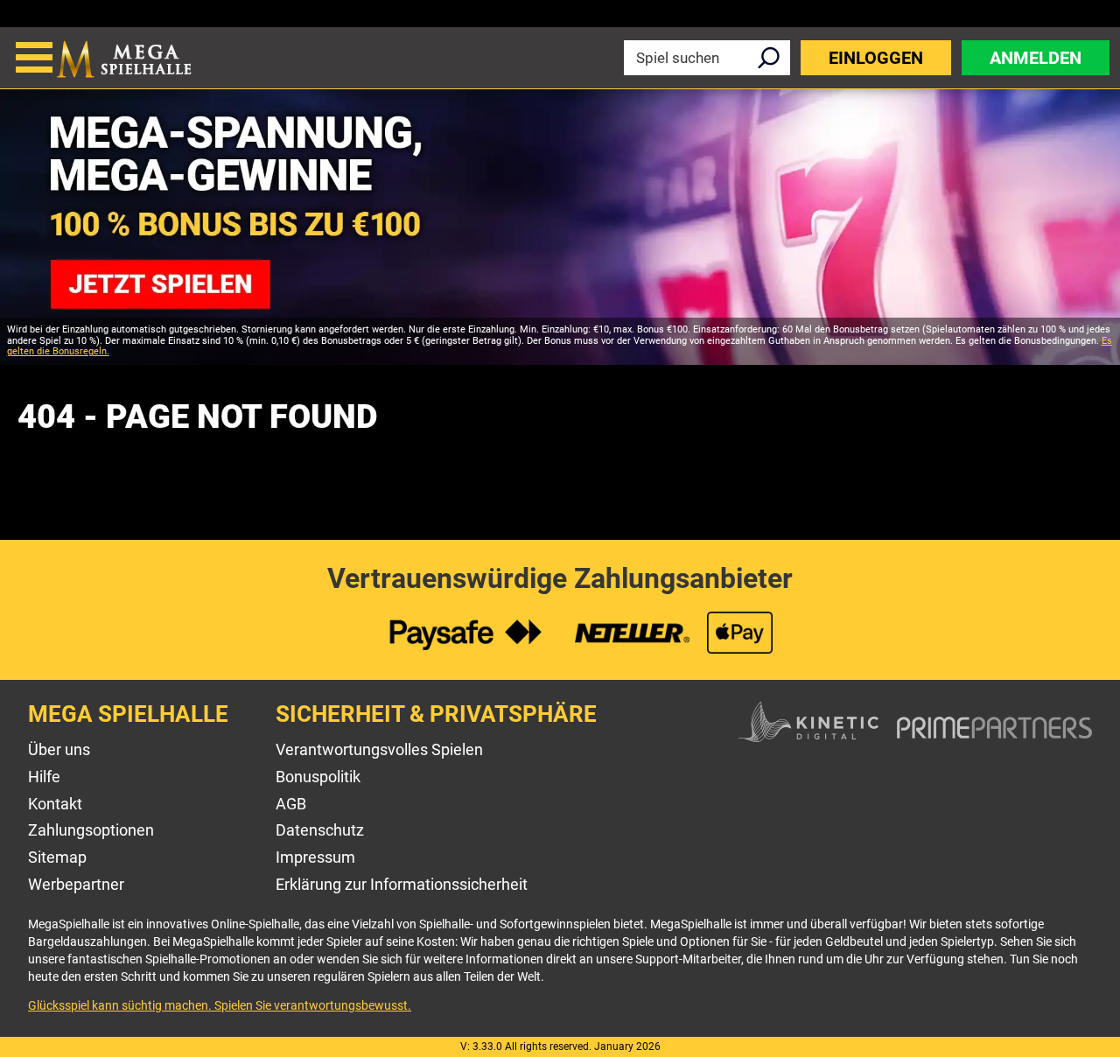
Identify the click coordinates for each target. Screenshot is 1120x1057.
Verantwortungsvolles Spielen (379, 749)
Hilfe (44, 776)
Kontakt (55, 803)
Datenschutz (320, 830)
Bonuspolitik (318, 776)
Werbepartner (76, 884)
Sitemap (57, 857)
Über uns (59, 749)
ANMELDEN (1036, 57)
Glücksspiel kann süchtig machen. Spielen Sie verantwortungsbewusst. (219, 1005)
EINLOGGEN (876, 57)
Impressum (315, 857)
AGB (291, 803)
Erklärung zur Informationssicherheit (402, 884)
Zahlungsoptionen (91, 830)
